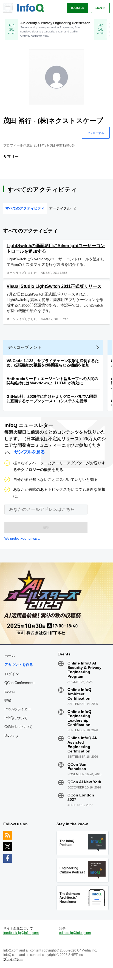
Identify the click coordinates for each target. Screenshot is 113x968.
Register (77, 7)
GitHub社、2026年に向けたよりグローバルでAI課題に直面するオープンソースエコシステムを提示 (52, 398)
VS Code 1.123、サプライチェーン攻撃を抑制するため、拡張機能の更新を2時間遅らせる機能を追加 (53, 362)
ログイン (12, 674)
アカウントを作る (18, 665)
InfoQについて (15, 718)
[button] (45, 527)
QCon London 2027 (80, 797)
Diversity (11, 735)
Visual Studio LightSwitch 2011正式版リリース (54, 286)
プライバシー (13, 959)
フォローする (95, 132)
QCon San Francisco (76, 766)
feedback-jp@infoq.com (21, 933)
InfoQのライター (17, 709)
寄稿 (8, 700)
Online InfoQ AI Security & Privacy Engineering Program (84, 670)
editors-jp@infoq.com (75, 933)
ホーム (9, 656)
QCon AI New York (84, 782)
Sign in (100, 7)
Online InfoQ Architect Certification (79, 694)
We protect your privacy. (22, 538)
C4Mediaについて (18, 727)
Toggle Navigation (8, 8)
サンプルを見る (29, 451)
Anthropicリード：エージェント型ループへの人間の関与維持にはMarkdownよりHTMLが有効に (52, 380)
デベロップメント (25, 347)
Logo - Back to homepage (30, 7)
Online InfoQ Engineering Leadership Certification (79, 718)
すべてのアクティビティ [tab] (25, 208)
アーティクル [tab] (62, 208)
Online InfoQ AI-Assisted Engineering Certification (82, 744)
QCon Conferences (19, 683)
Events (10, 692)
